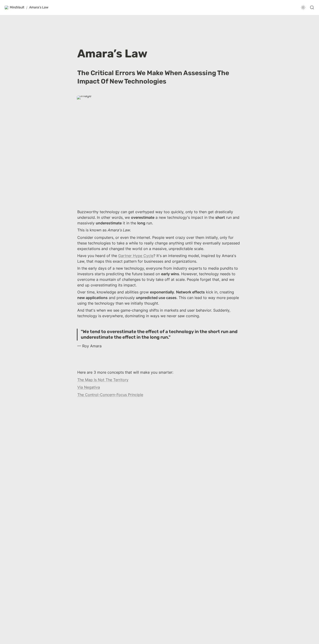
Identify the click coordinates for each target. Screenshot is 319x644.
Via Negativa (88, 387)
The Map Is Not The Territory (102, 379)
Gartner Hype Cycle (135, 255)
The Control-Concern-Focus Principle (110, 394)
